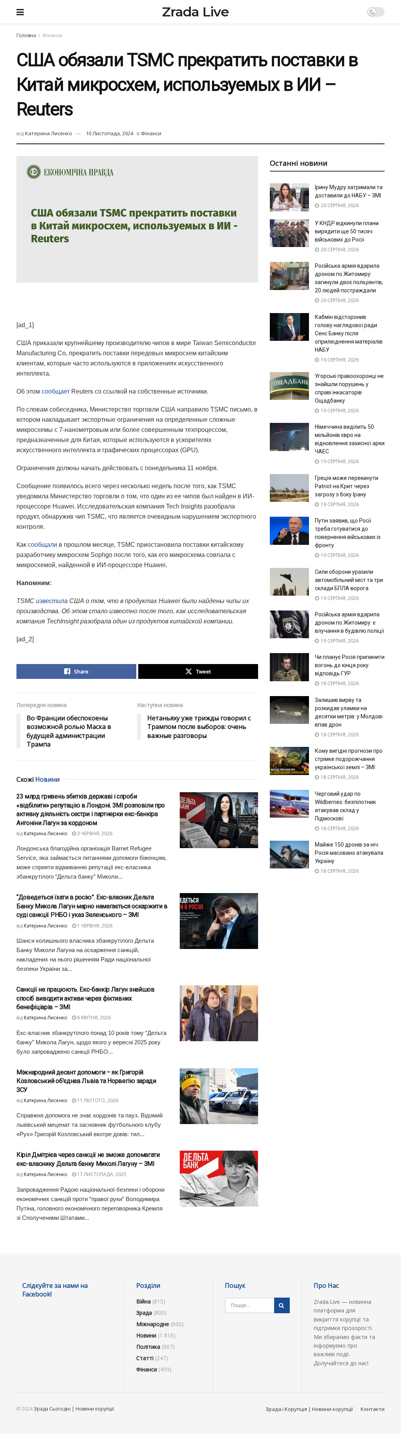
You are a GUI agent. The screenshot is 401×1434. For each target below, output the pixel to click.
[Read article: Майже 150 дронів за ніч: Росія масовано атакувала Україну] (289, 855)
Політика (148, 1346)
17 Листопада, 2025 (101, 1174)
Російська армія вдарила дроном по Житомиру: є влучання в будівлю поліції (349, 622)
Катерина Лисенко (48, 133)
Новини (146, 1335)
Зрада (144, 1312)
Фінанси (52, 35)
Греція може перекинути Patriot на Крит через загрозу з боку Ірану (346, 486)
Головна (26, 35)
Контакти (373, 1409)
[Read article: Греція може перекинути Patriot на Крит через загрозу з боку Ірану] (289, 488)
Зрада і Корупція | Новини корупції (309, 1409)
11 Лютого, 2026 (97, 1100)
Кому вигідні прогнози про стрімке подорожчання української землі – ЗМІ (349, 759)
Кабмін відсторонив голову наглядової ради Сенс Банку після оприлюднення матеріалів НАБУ (349, 333)
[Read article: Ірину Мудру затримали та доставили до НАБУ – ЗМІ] (289, 197)
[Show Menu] (20, 11)
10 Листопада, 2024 (109, 133)
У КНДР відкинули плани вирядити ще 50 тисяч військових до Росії (347, 231)
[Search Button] (282, 1305)
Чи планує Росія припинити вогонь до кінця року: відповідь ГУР (350, 665)
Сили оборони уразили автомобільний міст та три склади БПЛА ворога (349, 580)
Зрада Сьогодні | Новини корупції (74, 1408)
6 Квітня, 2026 (93, 1017)
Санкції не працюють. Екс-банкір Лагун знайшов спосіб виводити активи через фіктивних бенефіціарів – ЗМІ (85, 998)
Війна (143, 1301)
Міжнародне (152, 1324)
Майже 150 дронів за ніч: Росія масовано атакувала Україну (349, 852)
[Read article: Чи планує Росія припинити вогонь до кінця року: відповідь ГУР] (289, 667)
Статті (145, 1358)
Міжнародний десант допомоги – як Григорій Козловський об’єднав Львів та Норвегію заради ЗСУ (86, 1081)
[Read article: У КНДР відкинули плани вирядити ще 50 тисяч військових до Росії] (289, 233)
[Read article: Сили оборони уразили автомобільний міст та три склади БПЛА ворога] (289, 582)
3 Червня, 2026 (94, 833)
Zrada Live (195, 11)
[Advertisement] (137, 306)
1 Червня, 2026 (94, 925)
